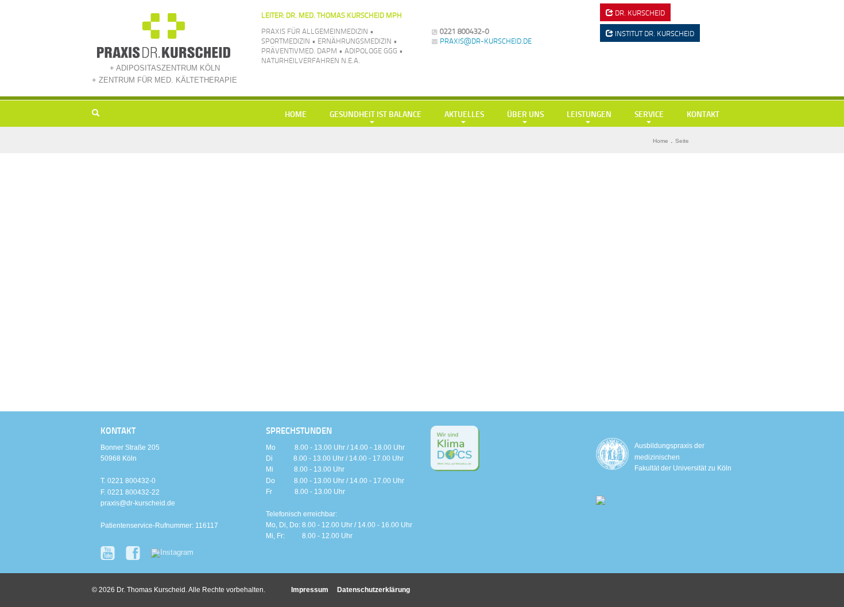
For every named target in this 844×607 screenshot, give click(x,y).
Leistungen (589, 113)
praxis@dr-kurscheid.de (486, 41)
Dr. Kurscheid (639, 12)
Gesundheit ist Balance (375, 113)
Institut (653, 33)
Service (649, 113)
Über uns (525, 113)
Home (296, 113)
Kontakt (703, 113)
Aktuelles (464, 113)
